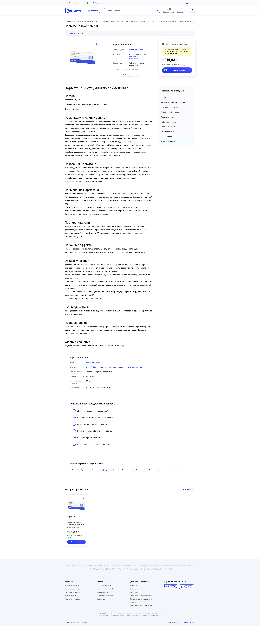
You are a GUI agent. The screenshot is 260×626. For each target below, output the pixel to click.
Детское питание (70, 595)
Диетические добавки (72, 585)
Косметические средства (73, 589)
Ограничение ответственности (141, 595)
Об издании (134, 592)
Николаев (152, 470)
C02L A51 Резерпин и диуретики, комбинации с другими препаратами (138, 56)
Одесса (94, 470)
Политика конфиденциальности (141, 599)
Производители (102, 592)
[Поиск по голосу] (158, 11)
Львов (115, 470)
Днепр (104, 470)
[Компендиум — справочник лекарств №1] (73, 10)
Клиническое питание (72, 592)
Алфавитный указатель (105, 595)
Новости (133, 602)
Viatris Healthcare (136, 50)
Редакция (133, 589)
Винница (164, 470)
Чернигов (176, 470)
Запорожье (126, 470)
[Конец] (193, 21)
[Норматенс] (76, 505)
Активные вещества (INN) (106, 589)
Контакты (133, 585)
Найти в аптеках (178, 70)
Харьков (84, 470)
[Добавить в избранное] (97, 44)
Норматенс (71, 517)
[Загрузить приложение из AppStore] (186, 586)
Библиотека (101, 599)
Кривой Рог (140, 470)
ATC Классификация (104, 585)
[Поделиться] (97, 50)
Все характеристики (131, 75)
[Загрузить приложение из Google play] (170, 586)
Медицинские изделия (72, 599)
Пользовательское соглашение (141, 606)
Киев (73, 470)
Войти (191, 3)
